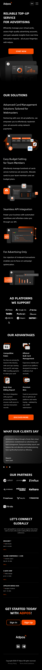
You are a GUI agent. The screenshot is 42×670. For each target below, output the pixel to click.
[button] (4, 467)
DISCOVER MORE (21, 417)
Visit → (5, 549)
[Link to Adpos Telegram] (24, 646)
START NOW (21, 51)
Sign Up (28, 622)
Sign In (13, 622)
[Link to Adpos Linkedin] (18, 646)
